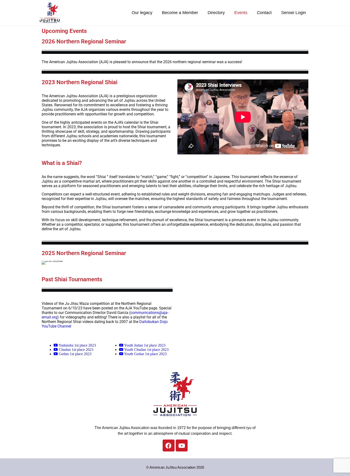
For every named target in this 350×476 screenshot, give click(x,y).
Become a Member (180, 12)
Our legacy (142, 12)
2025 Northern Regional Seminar (84, 253)
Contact (264, 12)
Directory (216, 12)
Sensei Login (293, 12)
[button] (46, 263)
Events (240, 12)
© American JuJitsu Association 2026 (175, 467)
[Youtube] (182, 445)
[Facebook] (169, 445)
